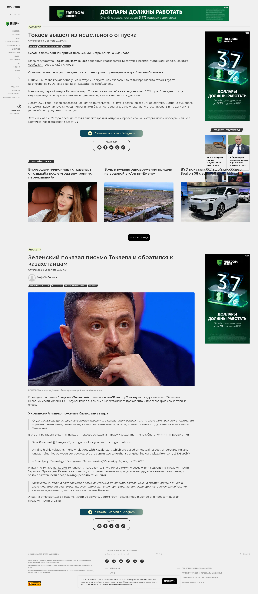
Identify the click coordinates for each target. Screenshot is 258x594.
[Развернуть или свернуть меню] (19, 79)
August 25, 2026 (133, 461)
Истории (16, 35)
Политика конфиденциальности (197, 568)
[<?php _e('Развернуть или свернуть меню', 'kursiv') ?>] (19, 106)
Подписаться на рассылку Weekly (123, 551)
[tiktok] (128, 561)
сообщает (35, 64)
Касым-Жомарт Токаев (49, 46)
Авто (18, 38)
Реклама (16, 90)
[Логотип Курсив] (13, 7)
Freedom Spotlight (11, 97)
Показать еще (139, 237)
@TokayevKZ (61, 442)
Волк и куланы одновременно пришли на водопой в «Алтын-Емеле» (138, 171)
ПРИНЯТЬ (169, 581)
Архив (17, 71)
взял (80, 118)
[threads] (135, 561)
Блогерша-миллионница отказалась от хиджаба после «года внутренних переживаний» (60, 173)
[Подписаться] (159, 554)
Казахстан (15, 111)
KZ (19, 15)
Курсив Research (12, 42)
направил (60, 467)
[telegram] (114, 561)
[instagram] (107, 561)
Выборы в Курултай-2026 (193, 583)
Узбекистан (15, 114)
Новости (16, 31)
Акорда (33, 46)
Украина (93, 286)
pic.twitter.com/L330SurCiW (171, 453)
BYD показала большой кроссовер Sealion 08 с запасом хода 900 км (211, 171)
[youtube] (121, 561)
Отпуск (66, 46)
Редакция (15, 87)
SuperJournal (14, 53)
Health (17, 56)
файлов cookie (124, 584)
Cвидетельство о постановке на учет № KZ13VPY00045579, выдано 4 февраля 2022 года (61, 566)
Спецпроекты (14, 94)
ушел (75, 80)
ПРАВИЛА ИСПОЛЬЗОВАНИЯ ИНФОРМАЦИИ (200, 578)
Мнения (16, 67)
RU (11, 15)
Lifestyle (16, 49)
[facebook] (142, 561)
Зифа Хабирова (47, 277)
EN (15, 15)
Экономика (15, 60)
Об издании (115, 568)
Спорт (17, 63)
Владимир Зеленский (39, 286)
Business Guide (13, 45)
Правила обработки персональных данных (202, 573)
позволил (105, 91)
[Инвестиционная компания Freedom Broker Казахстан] (12, 24)
